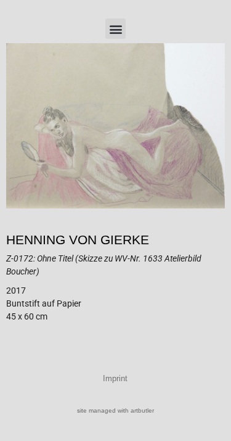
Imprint (115, 378)
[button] (115, 29)
